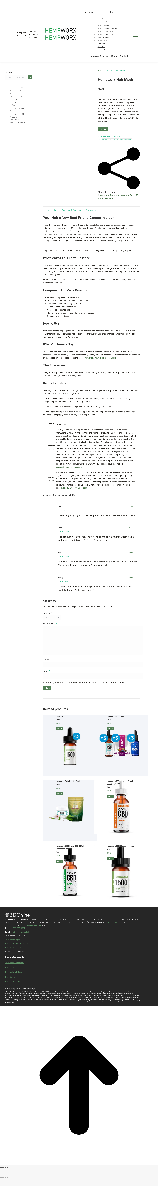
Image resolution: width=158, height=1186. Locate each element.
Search (8, 72)
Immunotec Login (12, 940)
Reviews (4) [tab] (91, 210)
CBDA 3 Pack (61, 716)
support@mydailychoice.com (69, 467)
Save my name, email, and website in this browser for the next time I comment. (86, 682)
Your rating (49, 613)
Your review (50, 623)
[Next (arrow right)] (3, 1171)
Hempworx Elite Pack (115, 716)
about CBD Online (34, 925)
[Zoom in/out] (1, 1167)
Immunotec (112, 922)
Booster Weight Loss (13, 972)
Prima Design (31, 989)
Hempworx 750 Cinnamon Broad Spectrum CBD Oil (120, 782)
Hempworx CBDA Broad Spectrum (120, 846)
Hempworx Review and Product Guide (99, 358)
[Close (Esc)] (7, 1167)
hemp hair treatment (125, 139)
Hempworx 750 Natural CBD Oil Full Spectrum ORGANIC (70, 847)
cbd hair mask (115, 139)
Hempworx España (12, 982)
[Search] (30, 77)
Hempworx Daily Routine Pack (68, 781)
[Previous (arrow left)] (1, 1171)
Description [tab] (52, 210)
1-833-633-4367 (17, 2)
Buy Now (103, 129)
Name (47, 659)
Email (46, 671)
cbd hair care (105, 139)
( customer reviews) (116, 70)
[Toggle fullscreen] (3, 1167)
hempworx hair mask (104, 142)
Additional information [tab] (71, 210)
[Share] (5, 1167)
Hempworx (107, 136)
